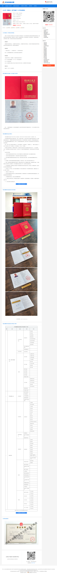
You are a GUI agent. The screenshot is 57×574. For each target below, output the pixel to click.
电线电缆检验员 (26, 484)
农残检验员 (45, 54)
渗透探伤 (31, 445)
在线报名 (35, 5)
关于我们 (45, 571)
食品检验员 (45, 53)
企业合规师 (45, 36)
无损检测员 (19, 449)
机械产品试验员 (26, 492)
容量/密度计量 (32, 380)
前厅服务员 (45, 51)
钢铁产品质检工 (26, 469)
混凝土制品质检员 (26, 473)
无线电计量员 (26, 388)
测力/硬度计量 (32, 386)
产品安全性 (31, 493)
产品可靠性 (31, 491)
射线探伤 (31, 447)
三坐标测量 (31, 359)
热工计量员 (25, 364)
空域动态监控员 (46, 60)
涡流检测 (31, 449)
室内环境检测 (32, 404)
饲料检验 (31, 429)
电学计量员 (25, 369)
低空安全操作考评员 (46, 59)
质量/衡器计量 (32, 378)
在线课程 (22, 5)
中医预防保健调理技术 (47, 34)
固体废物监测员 (26, 397)
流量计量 (31, 365)
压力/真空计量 (32, 382)
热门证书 (10, 5)
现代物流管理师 (46, 37)
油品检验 (31, 408)
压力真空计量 (32, 363)
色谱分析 (31, 417)
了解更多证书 (49, 65)
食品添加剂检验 (32, 340)
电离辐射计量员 (26, 376)
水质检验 (31, 402)
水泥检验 (31, 406)
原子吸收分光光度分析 (33, 421)
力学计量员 (25, 382)
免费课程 (25, 5)
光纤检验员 (25, 486)
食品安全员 (45, 56)
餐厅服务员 (45, 52)
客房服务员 (45, 50)
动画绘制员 (45, 43)
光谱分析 (31, 410)
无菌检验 (31, 462)
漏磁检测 (31, 451)
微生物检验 (31, 460)
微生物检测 (31, 344)
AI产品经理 (45, 58)
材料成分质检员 (26, 461)
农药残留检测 (32, 342)
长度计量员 (25, 356)
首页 (2, 5)
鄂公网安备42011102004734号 (32, 572)
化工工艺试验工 (26, 507)
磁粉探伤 (31, 441)
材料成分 (31, 425)
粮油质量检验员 (26, 349)
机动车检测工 (20, 351)
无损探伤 (31, 439)
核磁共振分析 (32, 423)
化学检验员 (19, 416)
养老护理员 (45, 42)
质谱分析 (31, 419)
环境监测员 (19, 396)
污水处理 (31, 427)
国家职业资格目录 (16, 5)
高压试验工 (25, 503)
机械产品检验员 (26, 464)
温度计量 (31, 361)
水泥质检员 (25, 471)
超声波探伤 (31, 443)
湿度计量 (31, 367)
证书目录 (6, 5)
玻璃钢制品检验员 (26, 482)
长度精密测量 (32, 357)
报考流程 (30, 5)
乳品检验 (31, 331)
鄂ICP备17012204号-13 (24, 572)
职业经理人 (45, 35)
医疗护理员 (45, 57)
